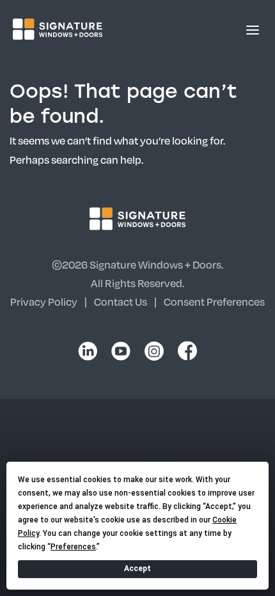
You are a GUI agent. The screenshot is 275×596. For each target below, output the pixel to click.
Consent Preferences (214, 301)
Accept (137, 568)
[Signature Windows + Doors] (57, 29)
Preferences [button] (73, 546)
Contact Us (120, 301)
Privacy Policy (43, 301)
